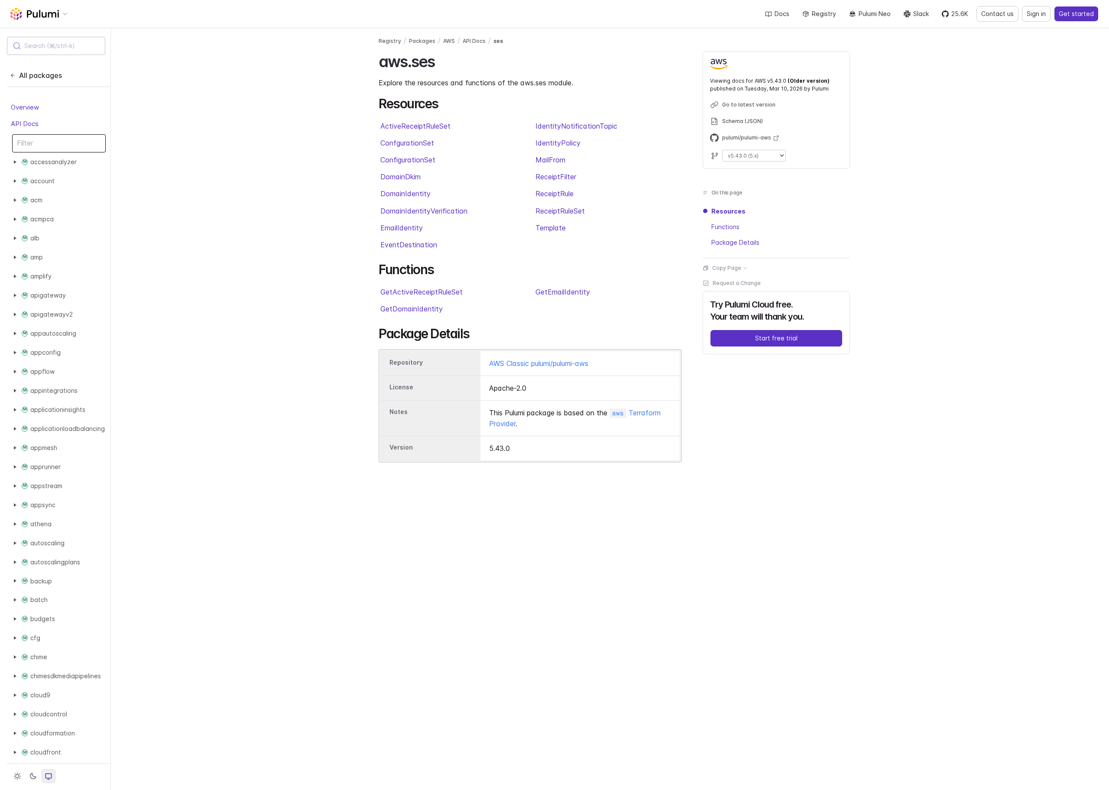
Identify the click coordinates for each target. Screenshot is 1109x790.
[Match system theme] (48, 776)
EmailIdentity (401, 227)
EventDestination (408, 244)
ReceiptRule (554, 193)
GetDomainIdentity (411, 308)
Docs (782, 13)
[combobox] (56, 46)
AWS (449, 41)
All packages (40, 75)
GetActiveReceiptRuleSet (421, 292)
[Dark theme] (33, 776)
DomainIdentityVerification (423, 211)
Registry (824, 13)
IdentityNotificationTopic (576, 126)
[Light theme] (17, 776)
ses (498, 41)
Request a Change (737, 283)
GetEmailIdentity (562, 292)
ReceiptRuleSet (560, 211)
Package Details (735, 242)
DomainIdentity (405, 193)
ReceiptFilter (555, 176)
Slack (921, 13)
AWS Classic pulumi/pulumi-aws (538, 363)
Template (550, 227)
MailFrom (550, 159)
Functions (725, 226)
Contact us (997, 13)
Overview (25, 107)
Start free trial (776, 338)
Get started (1076, 13)
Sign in (1036, 13)
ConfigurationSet (407, 159)
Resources (728, 211)
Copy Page (726, 268)
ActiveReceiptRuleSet (415, 126)
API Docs (25, 124)
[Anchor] (442, 60)
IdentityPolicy (557, 143)
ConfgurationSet (407, 143)
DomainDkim (400, 176)
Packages (422, 41)
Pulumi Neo (875, 13)
